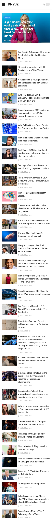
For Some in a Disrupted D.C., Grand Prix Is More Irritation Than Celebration (33, 308)
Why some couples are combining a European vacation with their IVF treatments (33, 409)
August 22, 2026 (12, 40)
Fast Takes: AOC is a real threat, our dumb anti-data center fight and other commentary (33, 152)
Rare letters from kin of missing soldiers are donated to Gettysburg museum (33, 324)
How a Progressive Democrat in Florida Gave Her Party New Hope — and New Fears (33, 278)
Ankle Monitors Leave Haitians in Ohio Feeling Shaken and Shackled (34, 222)
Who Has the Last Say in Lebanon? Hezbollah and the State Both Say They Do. (33, 97)
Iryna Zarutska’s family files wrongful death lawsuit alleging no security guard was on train (33, 393)
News (7, 17)
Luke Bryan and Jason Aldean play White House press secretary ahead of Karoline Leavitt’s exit (33, 498)
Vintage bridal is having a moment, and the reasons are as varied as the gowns (33, 82)
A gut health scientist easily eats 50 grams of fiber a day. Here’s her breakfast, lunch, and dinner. (19, 29)
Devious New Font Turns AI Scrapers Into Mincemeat (30, 234)
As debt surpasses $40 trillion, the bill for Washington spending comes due (34, 293)
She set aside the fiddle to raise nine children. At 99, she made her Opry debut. (33, 208)
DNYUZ (13, 4)
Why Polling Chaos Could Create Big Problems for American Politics (33, 126)
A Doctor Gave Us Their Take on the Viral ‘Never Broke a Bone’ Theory (33, 360)
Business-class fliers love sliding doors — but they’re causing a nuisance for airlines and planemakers (32, 377)
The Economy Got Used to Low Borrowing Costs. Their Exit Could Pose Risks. (33, 180)
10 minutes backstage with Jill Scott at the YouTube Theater (31, 68)
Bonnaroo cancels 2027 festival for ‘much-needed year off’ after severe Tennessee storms (33, 112)
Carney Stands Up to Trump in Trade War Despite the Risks (31, 423)
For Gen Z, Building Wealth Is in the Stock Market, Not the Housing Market (34, 54)
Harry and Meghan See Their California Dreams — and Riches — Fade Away (33, 248)
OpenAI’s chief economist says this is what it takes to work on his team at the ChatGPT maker (33, 263)
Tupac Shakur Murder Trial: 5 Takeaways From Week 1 (31, 513)
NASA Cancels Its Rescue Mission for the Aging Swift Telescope (34, 460)
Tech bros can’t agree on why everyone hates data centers (31, 435)
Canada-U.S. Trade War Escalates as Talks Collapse (33, 472)
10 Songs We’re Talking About (31, 483)
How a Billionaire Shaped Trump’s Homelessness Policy (33, 139)
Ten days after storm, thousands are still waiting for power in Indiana (33, 167)
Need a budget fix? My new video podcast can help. (33, 448)
